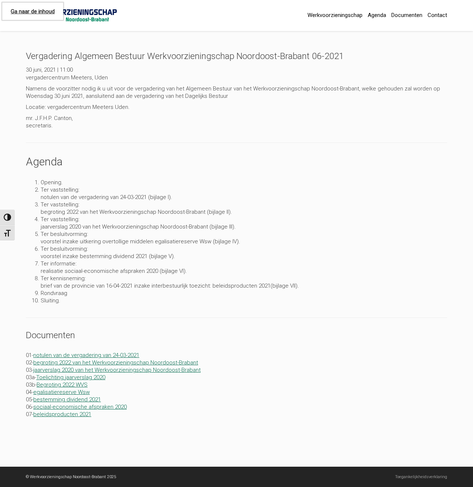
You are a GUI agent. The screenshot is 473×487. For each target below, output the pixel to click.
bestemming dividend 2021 (67, 399)
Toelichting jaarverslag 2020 (70, 377)
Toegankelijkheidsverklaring (421, 476)
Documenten (406, 15)
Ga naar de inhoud (33, 11)
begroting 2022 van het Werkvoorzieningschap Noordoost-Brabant (115, 362)
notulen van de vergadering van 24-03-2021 (86, 355)
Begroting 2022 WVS (62, 384)
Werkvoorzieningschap (335, 15)
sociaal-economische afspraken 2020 (80, 407)
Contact (437, 15)
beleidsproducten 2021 (62, 414)
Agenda (377, 15)
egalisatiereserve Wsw (61, 392)
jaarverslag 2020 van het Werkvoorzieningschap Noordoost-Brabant (117, 370)
